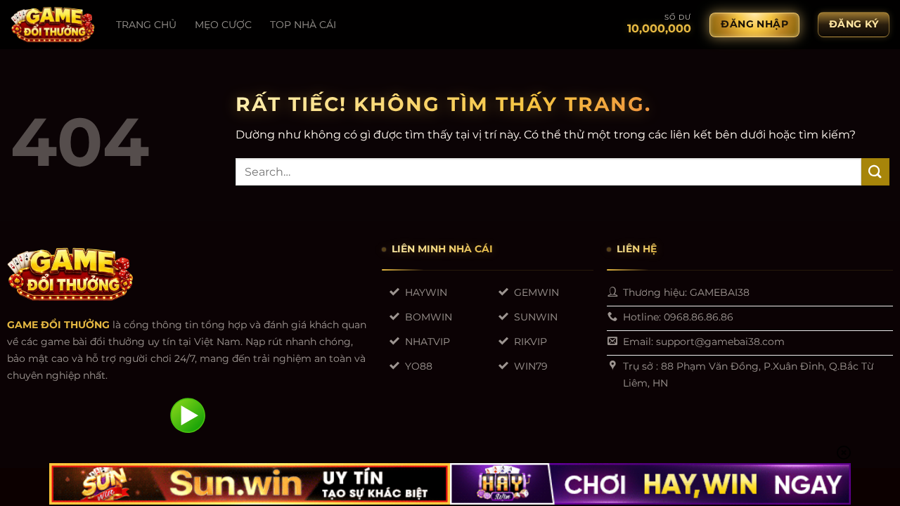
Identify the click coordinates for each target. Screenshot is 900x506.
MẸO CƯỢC (223, 24)
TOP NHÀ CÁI (303, 24)
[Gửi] (875, 172)
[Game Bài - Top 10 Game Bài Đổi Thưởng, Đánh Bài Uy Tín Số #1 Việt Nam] (53, 25)
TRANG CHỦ (146, 24)
